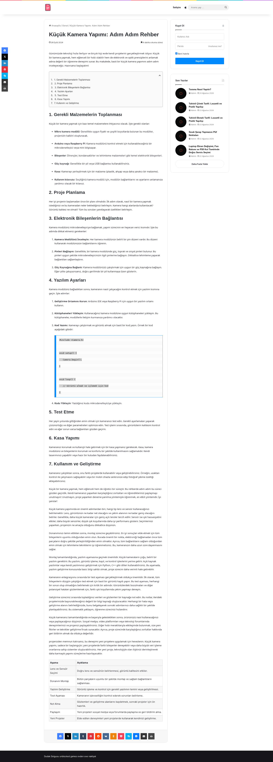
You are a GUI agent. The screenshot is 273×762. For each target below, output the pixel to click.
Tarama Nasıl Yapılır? (200, 89)
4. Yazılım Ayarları (64, 91)
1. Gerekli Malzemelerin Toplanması (72, 79)
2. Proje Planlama (63, 83)
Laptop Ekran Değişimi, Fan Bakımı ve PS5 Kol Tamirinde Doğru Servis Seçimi (204, 149)
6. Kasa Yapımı (62, 99)
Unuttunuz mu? (215, 46)
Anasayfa (56, 25)
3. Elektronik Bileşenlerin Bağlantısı (72, 87)
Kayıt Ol (200, 61)
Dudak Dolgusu (51, 756)
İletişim (177, 7)
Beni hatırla (183, 53)
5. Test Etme (61, 95)
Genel (65, 25)
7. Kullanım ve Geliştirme (66, 103)
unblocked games (68, 756)
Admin (193, 93)
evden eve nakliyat (87, 756)
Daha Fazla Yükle (200, 164)
